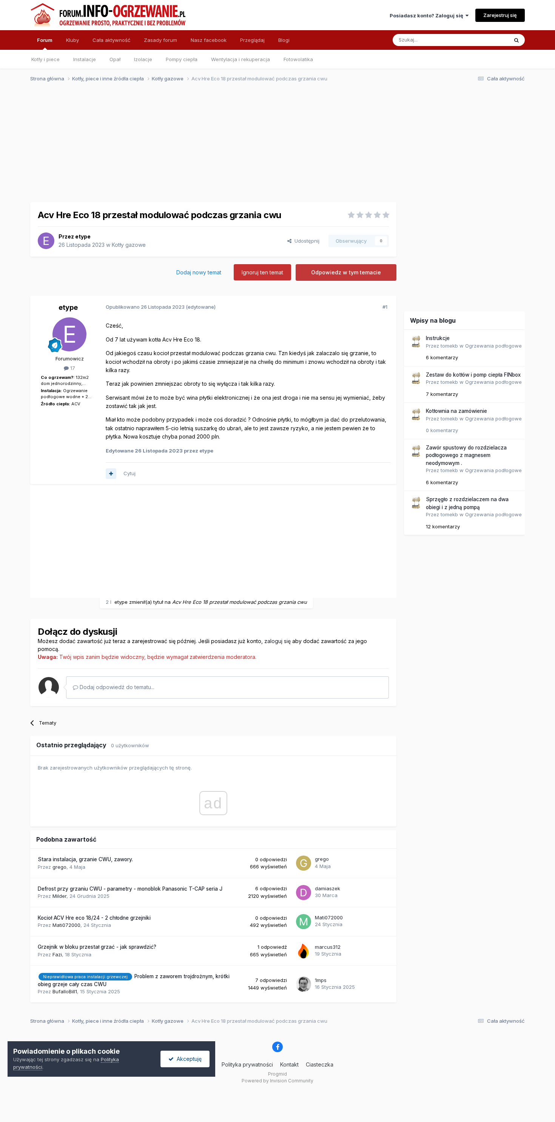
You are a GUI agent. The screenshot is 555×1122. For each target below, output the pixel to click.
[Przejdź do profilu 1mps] (303, 984)
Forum (44, 40)
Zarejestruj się (500, 15)
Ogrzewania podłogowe (493, 346)
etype (83, 236)
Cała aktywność (111, 40)
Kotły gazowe (129, 245)
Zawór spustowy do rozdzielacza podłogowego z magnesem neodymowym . (466, 455)
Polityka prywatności (247, 1064)
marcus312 (328, 947)
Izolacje (143, 59)
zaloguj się (277, 641)
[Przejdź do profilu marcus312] (303, 951)
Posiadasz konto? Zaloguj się (428, 15)
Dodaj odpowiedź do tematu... (116, 687)
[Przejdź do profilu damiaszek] (303, 892)
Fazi (57, 954)
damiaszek (327, 888)
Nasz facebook (209, 40)
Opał (114, 59)
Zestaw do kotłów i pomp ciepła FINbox (473, 375)
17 (72, 368)
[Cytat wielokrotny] (111, 473)
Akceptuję (188, 1059)
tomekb (449, 346)
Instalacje (84, 59)
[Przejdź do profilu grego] (303, 863)
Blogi (284, 40)
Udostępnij (305, 241)
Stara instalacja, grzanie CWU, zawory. (85, 859)
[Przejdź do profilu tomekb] (415, 341)
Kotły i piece (45, 59)
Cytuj (129, 473)
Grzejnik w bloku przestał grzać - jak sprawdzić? (97, 947)
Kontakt (289, 1064)
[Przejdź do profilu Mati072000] (303, 921)
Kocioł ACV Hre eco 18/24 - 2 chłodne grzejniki (94, 918)
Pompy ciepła (181, 59)
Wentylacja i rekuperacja (240, 59)
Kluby (72, 40)
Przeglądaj (252, 40)
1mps (321, 980)
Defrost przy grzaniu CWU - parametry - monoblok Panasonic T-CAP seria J (130, 889)
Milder (59, 896)
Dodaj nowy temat (198, 272)
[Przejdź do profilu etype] (46, 240)
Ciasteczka (319, 1064)
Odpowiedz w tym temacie (346, 272)
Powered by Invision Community (277, 1081)
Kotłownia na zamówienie (456, 411)
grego (59, 867)
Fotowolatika (298, 59)
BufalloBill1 (64, 991)
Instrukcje (438, 338)
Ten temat (486, 40)
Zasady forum (160, 40)
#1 (384, 307)
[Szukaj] (516, 40)
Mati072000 (66, 925)
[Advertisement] (274, 146)
